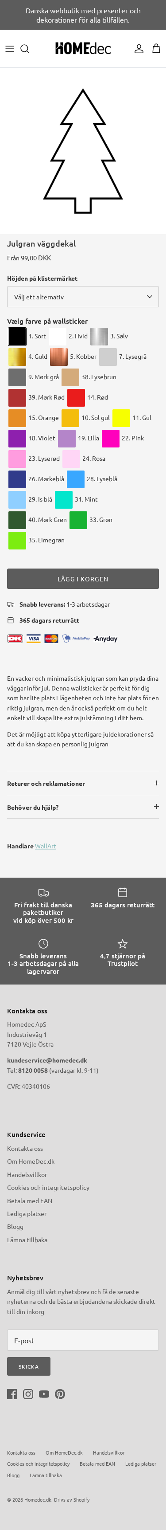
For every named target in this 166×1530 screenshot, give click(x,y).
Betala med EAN (29, 1200)
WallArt (45, 846)
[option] (83, 151)
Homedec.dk (37, 1499)
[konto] (137, 49)
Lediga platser (26, 1213)
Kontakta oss (25, 1148)
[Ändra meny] (9, 49)
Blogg (15, 1226)
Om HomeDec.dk (30, 1161)
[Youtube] (44, 1394)
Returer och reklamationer (46, 783)
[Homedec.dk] (83, 48)
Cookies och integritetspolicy (48, 1187)
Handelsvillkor (27, 1174)
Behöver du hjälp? (32, 807)
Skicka (29, 1366)
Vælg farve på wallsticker (47, 321)
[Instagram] (28, 1394)
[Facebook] (12, 1394)
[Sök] (29, 49)
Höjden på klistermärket (42, 278)
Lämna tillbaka (27, 1240)
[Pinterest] (60, 1394)
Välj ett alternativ (39, 297)
